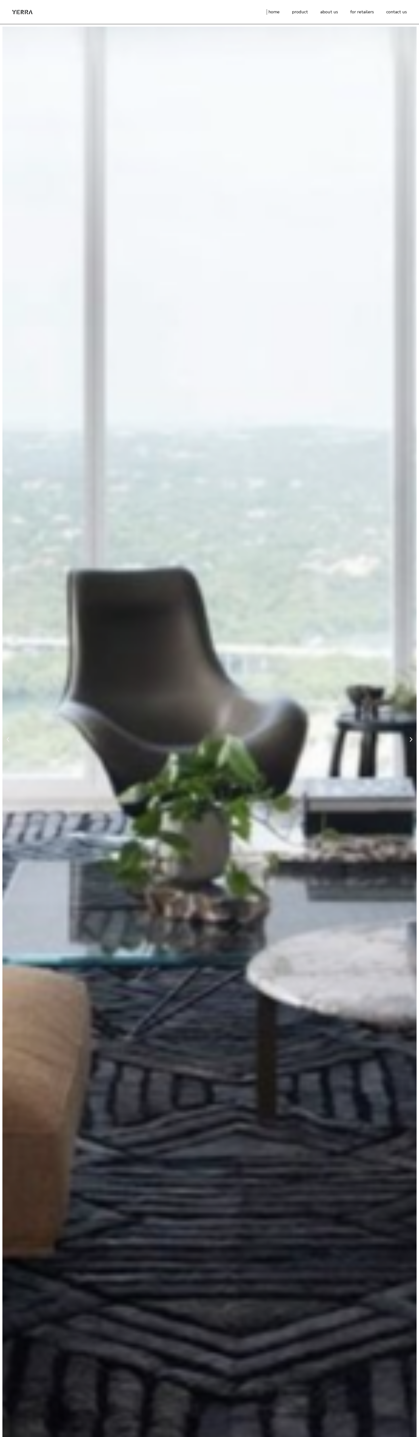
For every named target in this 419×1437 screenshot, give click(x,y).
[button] (8, 739)
